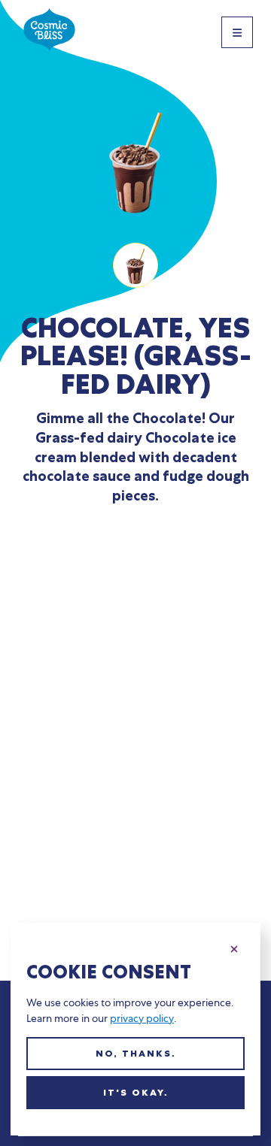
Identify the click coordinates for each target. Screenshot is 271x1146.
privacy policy (142, 1018)
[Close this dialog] (234, 946)
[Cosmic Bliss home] (49, 32)
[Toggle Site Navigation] (237, 32)
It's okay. (136, 1093)
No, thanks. (136, 1054)
